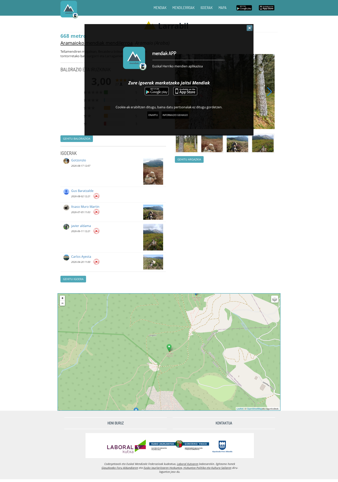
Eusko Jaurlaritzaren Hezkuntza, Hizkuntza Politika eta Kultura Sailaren (187, 468)
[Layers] (274, 299)
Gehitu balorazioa (76, 138)
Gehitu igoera (73, 279)
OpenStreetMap (254, 408)
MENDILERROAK (183, 8)
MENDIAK (160, 8)
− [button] (62, 303)
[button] (269, 91)
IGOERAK (206, 8)
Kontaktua (224, 423)
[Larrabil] (169, 348)
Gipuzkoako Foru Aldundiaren (120, 468)
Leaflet (240, 408)
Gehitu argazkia (189, 159)
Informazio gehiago (175, 115)
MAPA (222, 8)
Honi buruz (115, 423)
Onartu (153, 115)
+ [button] (62, 298)
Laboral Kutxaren (187, 464)
